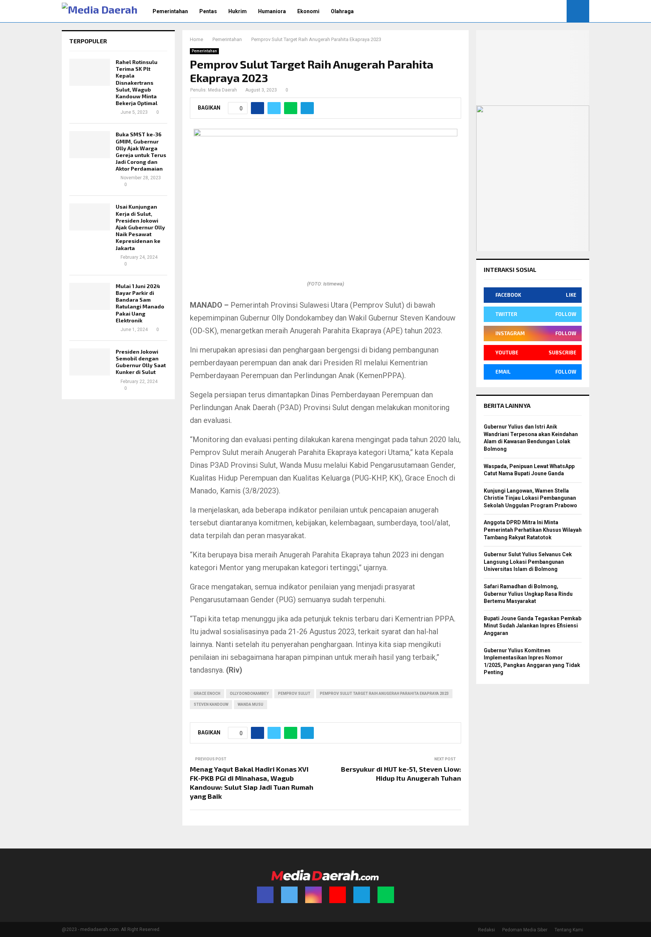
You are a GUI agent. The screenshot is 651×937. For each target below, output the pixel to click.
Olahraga (342, 11)
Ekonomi (308, 11)
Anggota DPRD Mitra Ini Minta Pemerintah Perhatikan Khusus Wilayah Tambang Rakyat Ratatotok (533, 529)
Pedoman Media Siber (524, 929)
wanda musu (250, 704)
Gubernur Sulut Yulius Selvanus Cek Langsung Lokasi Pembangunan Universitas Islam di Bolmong (528, 561)
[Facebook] (265, 895)
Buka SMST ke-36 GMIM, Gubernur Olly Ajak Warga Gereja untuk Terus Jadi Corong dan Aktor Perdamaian (141, 151)
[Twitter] (289, 895)
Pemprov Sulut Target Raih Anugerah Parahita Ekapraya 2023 (384, 693)
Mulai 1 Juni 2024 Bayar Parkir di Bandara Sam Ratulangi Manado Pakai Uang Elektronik (140, 303)
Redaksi (486, 929)
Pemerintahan (170, 11)
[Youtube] (337, 895)
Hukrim (237, 11)
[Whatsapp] (385, 895)
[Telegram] (361, 895)
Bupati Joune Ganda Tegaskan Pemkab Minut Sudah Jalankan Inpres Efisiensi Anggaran (532, 625)
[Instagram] (313, 895)
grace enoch (207, 693)
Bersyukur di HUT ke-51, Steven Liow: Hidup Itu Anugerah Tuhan (401, 773)
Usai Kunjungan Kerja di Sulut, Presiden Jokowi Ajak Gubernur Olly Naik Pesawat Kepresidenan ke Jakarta (140, 227)
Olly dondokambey (249, 693)
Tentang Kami (569, 929)
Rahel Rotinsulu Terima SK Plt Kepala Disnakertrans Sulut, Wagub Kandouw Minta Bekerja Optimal (136, 82)
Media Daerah (222, 90)
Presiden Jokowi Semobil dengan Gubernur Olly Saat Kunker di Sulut (141, 361)
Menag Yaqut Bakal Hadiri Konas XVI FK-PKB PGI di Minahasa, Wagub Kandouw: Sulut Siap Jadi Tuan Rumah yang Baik (251, 782)
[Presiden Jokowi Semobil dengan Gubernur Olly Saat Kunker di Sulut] (89, 361)
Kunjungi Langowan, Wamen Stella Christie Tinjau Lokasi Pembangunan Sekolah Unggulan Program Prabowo (530, 498)
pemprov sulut (294, 693)
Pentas (208, 11)
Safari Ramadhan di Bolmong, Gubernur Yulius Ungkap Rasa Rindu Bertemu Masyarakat (528, 593)
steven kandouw (211, 704)
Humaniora (272, 11)
